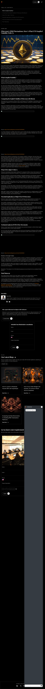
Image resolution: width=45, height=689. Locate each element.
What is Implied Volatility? (7, 10)
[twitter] (20, 685)
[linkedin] (17, 685)
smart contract (22, 165)
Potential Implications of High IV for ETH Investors (13, 17)
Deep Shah (8, 296)
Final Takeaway (5, 21)
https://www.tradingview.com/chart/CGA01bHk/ (14, 129)
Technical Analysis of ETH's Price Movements (12, 19)
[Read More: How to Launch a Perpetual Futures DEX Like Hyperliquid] (11, 375)
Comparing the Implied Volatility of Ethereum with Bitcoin (14, 12)
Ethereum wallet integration (7, 285)
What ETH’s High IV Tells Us (8, 15)
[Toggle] (41, 2)
